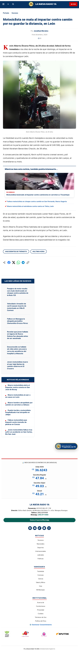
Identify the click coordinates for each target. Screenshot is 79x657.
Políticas (41, 559)
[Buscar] (13, 4)
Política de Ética (40, 621)
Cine (40, 586)
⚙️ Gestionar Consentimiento (41, 625)
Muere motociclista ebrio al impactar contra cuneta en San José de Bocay (17, 387)
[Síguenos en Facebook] (30, 528)
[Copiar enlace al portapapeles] (28, 262)
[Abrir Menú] (3, 4)
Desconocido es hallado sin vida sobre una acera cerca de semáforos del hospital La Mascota (17, 350)
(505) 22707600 (42, 512)
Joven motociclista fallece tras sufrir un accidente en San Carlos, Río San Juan (18, 432)
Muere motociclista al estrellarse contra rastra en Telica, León (30, 206)
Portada (6, 13)
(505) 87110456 (43, 515)
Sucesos (15, 13)
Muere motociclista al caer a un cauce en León (17, 396)
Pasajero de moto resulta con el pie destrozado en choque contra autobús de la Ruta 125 (17, 292)
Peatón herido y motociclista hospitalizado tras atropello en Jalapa (18, 412)
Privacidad (40, 610)
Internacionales (40, 551)
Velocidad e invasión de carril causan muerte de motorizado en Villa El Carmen (16, 307)
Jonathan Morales (41, 31)
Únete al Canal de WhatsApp (39, 520)
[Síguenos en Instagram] (49, 528)
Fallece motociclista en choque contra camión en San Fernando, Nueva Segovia (37, 201)
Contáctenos (40, 606)
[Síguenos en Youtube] (35, 528)
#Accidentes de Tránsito (16, 251)
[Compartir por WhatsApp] (18, 262)
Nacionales (40, 544)
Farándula (40, 571)
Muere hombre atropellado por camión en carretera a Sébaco (19, 404)
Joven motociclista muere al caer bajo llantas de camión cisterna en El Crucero (17, 365)
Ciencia (40, 579)
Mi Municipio (40, 590)
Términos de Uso (40, 617)
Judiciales (40, 555)
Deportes (40, 548)
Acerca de (40, 602)
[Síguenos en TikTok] (39, 528)
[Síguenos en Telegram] (44, 528)
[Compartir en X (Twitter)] (13, 262)
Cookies (40, 614)
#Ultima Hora (38, 251)
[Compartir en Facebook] (9, 262)
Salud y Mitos (40, 582)
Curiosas (41, 575)
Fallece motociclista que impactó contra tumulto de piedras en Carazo (16, 422)
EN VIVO (73, 4)
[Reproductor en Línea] (8, 4)
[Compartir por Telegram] (23, 262)
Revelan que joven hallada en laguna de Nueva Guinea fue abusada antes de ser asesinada (17, 335)
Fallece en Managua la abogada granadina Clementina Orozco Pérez (17, 321)
